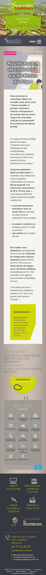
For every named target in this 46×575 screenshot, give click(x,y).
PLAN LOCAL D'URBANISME (23, 429)
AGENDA (10, 419)
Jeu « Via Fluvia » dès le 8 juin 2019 (22, 370)
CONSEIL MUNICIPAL (23, 440)
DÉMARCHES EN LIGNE (11, 450)
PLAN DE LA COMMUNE (35, 450)
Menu (33, 41)
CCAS (13, 525)
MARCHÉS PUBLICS (35, 440)
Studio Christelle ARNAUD (26, 573)
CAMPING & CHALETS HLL (33, 507)
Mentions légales (21, 571)
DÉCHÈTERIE (35, 419)
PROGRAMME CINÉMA (23, 419)
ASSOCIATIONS (11, 459)
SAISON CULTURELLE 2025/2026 (13, 508)
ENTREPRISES (23, 459)
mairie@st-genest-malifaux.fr (22, 550)
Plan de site (33, 571)
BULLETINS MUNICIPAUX (11, 440)
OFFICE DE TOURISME (35, 429)
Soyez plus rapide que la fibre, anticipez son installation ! (22, 358)
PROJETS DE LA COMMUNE (23, 450)
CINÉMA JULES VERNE (13, 487)
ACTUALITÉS (11, 429)
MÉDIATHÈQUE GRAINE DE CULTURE (33, 489)
